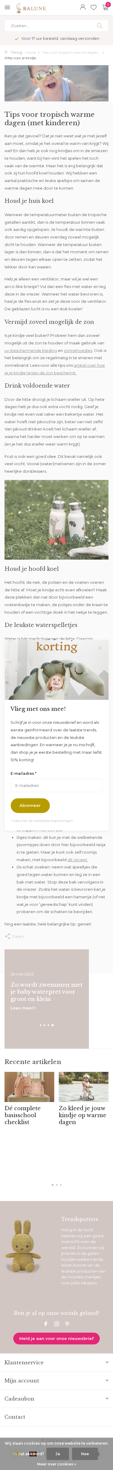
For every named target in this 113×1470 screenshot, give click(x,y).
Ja (57, 1454)
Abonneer (30, 805)
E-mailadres (23, 773)
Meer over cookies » (56, 1464)
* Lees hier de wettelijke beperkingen (42, 821)
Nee (85, 1454)
